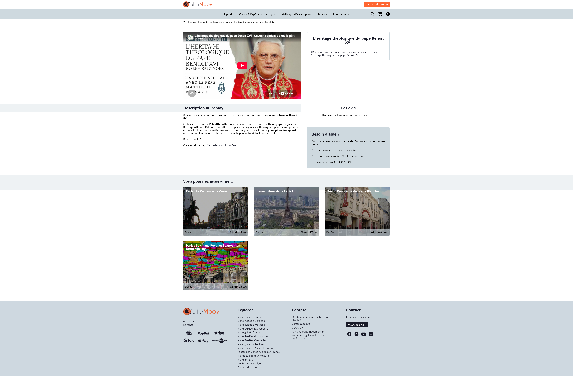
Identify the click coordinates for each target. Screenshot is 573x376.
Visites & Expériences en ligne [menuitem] (257, 14)
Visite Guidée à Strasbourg (253, 328)
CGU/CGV (297, 327)
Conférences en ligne (250, 363)
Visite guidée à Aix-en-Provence (256, 348)
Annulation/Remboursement (308, 331)
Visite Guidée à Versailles (252, 340)
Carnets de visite (247, 367)
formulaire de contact (345, 150)
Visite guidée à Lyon (249, 332)
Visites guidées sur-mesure (253, 355)
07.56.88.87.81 (357, 324)
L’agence (188, 325)
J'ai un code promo (377, 4)
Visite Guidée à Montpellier (253, 336)
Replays (192, 22)
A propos (188, 321)
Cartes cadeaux (301, 323)
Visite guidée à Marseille (251, 324)
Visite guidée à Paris (249, 317)
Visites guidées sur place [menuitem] (297, 14)
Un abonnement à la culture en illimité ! (310, 318)
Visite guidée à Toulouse (251, 344)
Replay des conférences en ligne (214, 22)
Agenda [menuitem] (228, 14)
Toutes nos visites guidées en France (259, 352)
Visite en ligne (246, 359)
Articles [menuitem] (322, 14)
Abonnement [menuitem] (341, 14)
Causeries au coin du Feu (221, 145)
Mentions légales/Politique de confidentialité (309, 337)
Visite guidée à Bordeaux (252, 321)
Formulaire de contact (359, 317)
